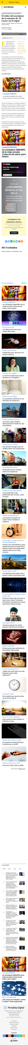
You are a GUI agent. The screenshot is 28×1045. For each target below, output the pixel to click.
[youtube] (9, 1036)
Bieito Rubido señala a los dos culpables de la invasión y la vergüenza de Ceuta (12, 900)
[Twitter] (9, 241)
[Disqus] (14, 793)
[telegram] (18, 1036)
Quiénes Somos (14, 1027)
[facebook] (4, 1036)
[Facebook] (6, 241)
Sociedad (9, 7)
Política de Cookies (14, 1024)
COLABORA (14, 232)
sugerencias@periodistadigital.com (14, 1017)
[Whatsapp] (14, 241)
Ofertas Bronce (10, 210)
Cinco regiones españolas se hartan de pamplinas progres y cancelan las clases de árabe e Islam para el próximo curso (12, 893)
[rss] (23, 1036)
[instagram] (15, 1036)
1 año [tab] (19, 868)
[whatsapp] (21, 1036)
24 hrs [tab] (4, 868)
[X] (7, 1036)
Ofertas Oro (10, 206)
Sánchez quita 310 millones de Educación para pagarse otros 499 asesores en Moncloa (11, 948)
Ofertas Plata (10, 208)
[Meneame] (19, 241)
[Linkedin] (11, 241)
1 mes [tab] (14, 868)
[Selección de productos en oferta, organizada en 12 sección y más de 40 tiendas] (14, 181)
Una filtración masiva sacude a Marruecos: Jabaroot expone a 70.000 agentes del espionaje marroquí (12, 923)
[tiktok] (12, 1036)
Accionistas (14, 1029)
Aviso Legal (14, 1020)
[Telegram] (16, 241)
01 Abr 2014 (4, 29)
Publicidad (14, 1026)
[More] (22, 241)
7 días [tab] (9, 868)
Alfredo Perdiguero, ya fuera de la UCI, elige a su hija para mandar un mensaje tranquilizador (12, 906)
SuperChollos (10, 204)
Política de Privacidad (14, 1022)
